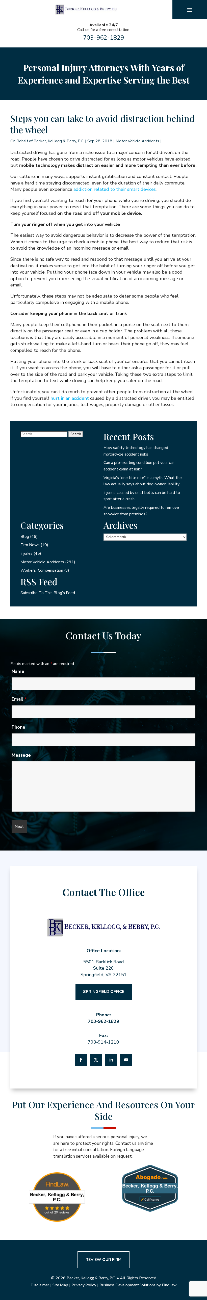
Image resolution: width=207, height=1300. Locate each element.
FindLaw (169, 1284)
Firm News (30, 545)
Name (18, 671)
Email (19, 699)
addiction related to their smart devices (114, 189)
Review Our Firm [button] (103, 1259)
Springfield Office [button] (103, 991)
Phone (18, 727)
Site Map (60, 1284)
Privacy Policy (83, 1284)
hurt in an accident (69, 398)
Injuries (26, 553)
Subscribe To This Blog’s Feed (47, 593)
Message (21, 755)
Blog (24, 536)
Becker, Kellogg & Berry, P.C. (59, 141)
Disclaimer (40, 1284)
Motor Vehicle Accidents (137, 141)
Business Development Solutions (127, 1284)
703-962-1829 (103, 38)
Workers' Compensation (41, 570)
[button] (190, 10)
